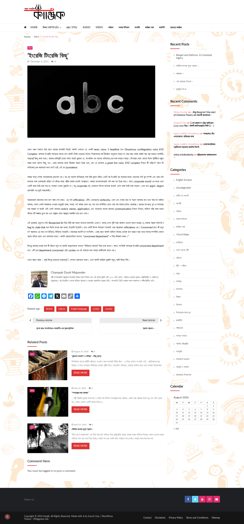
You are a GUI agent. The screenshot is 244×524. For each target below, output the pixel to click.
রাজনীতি (179, 320)
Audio (86, 27)
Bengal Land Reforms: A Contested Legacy (194, 56)
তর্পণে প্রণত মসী (182, 250)
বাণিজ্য (178, 281)
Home (34, 27)
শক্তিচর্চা (179, 328)
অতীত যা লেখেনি (182, 196)
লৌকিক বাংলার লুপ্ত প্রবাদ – (82, 429)
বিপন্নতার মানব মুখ (183, 312)
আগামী (137, 27)
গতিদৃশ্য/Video (182, 235)
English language (79, 309)
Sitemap (216, 518)
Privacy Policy (176, 518)
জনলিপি (162, 27)
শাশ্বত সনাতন (181, 336)
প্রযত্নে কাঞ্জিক (176, 27)
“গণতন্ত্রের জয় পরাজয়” (80, 393)
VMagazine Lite (40, 519)
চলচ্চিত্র (179, 242)
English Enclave (184, 180)
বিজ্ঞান (178, 297)
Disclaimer (160, 518)
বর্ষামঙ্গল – (180, 74)
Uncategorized (183, 188)
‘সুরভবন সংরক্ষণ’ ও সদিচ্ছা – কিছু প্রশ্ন (86, 356)
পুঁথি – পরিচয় (181, 266)
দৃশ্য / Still (72, 27)
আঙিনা (110, 27)
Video (99, 27)
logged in (47, 471)
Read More (80, 373)
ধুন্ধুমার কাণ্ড (181, 89)
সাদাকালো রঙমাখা (182, 359)
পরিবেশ (179, 258)
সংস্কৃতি (179, 351)
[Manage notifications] (7, 516)
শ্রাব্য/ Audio (182, 344)
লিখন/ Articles (51, 27)
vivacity (108, 309)
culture (61, 309)
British (49, 309)
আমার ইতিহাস (124, 27)
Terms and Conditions (197, 518)
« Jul (176, 428)
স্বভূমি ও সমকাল (182, 367)
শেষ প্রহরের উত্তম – (184, 81)
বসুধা (178, 273)
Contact (147, 518)
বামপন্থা (179, 289)
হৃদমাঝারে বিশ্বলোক (183, 375)
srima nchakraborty (183, 155)
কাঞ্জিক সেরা (149, 27)
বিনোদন (179, 305)
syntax (96, 309)
